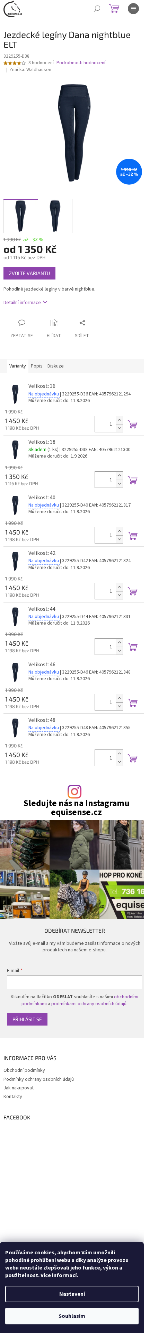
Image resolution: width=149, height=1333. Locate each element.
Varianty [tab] (17, 366)
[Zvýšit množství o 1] (119, 420)
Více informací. (59, 1275)
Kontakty (12, 1096)
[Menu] (133, 9)
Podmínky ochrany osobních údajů (38, 1079)
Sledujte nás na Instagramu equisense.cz (76, 807)
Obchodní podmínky (24, 1070)
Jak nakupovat (18, 1088)
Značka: (30, 69)
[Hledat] (97, 9)
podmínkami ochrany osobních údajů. (89, 1003)
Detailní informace (22, 302)
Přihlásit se (27, 1019)
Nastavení (72, 1294)
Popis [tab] (37, 366)
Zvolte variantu (29, 273)
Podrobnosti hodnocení (80, 63)
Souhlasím (72, 1316)
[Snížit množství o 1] (119, 428)
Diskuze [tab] (55, 366)
